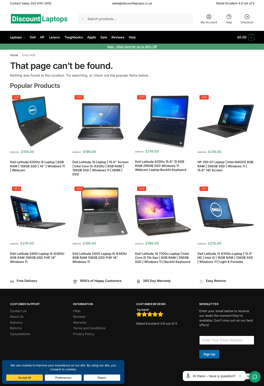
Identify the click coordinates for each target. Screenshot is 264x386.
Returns (16, 328)
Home (14, 55)
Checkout (247, 22)
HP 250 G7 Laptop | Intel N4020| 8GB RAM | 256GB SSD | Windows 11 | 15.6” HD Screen (225, 166)
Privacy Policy (83, 334)
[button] (245, 37)
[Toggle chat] (255, 377)
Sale (110, 46)
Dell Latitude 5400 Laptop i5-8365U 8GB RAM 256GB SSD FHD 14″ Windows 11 (37, 258)
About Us (17, 317)
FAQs (77, 311)
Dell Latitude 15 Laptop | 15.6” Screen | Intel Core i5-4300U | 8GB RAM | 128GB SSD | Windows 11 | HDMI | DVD (100, 168)
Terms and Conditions (89, 328)
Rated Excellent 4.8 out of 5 (235, 3)
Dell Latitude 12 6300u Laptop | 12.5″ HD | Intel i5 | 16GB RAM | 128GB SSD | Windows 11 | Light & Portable (225, 258)
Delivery (16, 322)
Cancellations (20, 334)
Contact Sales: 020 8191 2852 (31, 3)
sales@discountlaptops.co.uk (132, 3)
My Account (209, 22)
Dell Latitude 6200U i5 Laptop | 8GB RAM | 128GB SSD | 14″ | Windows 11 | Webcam (37, 166)
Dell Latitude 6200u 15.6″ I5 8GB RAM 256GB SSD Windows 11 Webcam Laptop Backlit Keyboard (160, 166)
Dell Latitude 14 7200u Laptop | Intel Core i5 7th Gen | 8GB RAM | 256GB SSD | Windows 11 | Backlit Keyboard (162, 258)
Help (229, 22)
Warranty (79, 322)
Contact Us (18, 311)
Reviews (79, 317)
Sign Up (209, 354)
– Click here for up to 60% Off (135, 46)
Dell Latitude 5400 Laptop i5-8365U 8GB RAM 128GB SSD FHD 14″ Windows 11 (99, 258)
